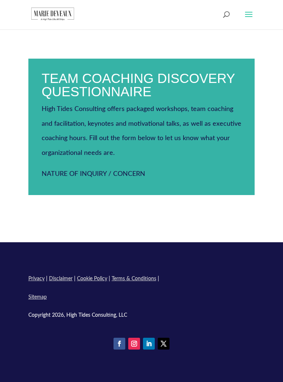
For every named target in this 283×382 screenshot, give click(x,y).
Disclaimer (61, 278)
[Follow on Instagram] (134, 344)
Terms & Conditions (134, 278)
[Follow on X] (164, 344)
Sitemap (37, 297)
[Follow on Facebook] (119, 344)
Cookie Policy (92, 278)
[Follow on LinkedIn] (149, 344)
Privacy (36, 278)
